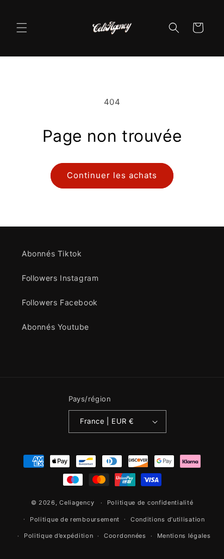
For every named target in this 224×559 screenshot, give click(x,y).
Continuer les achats (112, 175)
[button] (22, 28)
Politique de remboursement (75, 519)
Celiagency (76, 502)
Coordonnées (125, 535)
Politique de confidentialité (150, 502)
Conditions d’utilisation (167, 519)
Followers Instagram (60, 277)
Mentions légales (184, 535)
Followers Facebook (60, 302)
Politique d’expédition (58, 535)
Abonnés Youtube (55, 326)
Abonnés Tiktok (52, 253)
